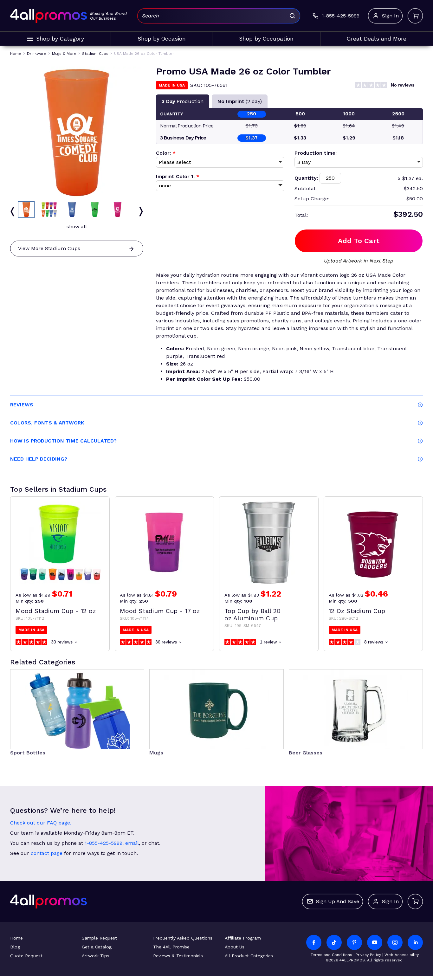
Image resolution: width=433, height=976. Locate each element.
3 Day (183, 101)
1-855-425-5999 (103, 843)
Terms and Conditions (331, 955)
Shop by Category (60, 39)
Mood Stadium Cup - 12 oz (56, 611)
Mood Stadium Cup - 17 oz (160, 611)
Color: (166, 153)
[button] (26, 209)
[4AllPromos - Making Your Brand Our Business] (48, 16)
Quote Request (26, 955)
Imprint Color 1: (177, 176)
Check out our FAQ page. (40, 823)
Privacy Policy (368, 955)
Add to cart (358, 241)
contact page (46, 853)
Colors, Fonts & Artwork (47, 423)
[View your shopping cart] (415, 15)
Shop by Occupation (266, 39)
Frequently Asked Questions (182, 937)
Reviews (21, 405)
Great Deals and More (376, 39)
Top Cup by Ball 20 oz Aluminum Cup (252, 614)
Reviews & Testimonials (178, 955)
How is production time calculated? (63, 441)
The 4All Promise (171, 946)
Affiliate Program (243, 937)
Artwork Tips (95, 955)
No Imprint (239, 101)
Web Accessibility (402, 955)
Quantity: (306, 178)
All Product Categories (249, 955)
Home (16, 937)
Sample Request (99, 937)
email (132, 843)
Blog (15, 946)
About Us (234, 946)
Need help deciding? (38, 459)
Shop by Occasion (162, 39)
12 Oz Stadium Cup (357, 611)
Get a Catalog (97, 946)
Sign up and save (337, 901)
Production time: (315, 153)
